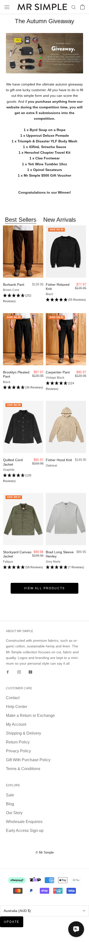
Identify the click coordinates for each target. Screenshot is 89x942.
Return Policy (18, 742)
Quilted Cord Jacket (13, 462)
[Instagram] (19, 672)
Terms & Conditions (23, 769)
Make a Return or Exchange (30, 715)
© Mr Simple (45, 852)
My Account (16, 724)
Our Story (14, 813)
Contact (13, 698)
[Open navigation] (6, 7)
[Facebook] (7, 672)
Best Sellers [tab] (20, 219)
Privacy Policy (18, 751)
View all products (44, 588)
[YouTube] (30, 672)
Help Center (16, 707)
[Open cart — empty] (82, 6)
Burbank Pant (13, 284)
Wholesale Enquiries (24, 822)
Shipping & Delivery (23, 733)
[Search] (73, 7)
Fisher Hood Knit (59, 460)
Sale (10, 795)
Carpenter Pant (58, 372)
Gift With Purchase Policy (28, 760)
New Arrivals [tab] (59, 219)
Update (11, 922)
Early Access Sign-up (25, 830)
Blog (10, 804)
